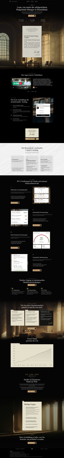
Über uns (36, 1)
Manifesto (28, 1)
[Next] (36, 91)
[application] (32, 356)
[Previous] (28, 91)
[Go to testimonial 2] (33, 91)
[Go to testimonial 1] (31, 91)
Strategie (32, 1)
